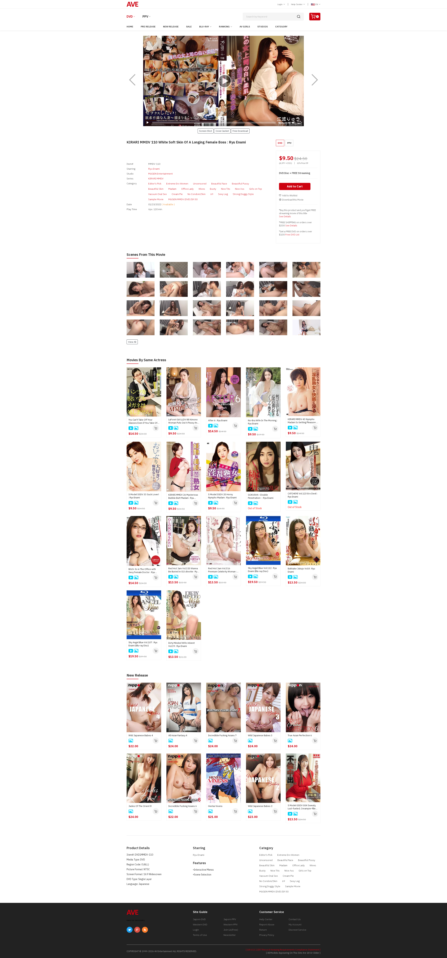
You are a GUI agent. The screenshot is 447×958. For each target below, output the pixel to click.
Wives (202, 188)
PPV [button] (289, 143)
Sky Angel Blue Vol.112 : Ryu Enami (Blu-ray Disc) (262, 570)
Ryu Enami (154, 168)
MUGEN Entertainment (160, 173)
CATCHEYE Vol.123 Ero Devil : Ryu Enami (302, 495)
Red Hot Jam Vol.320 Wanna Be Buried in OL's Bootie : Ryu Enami (183, 570)
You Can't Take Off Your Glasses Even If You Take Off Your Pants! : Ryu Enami (143, 421)
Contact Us (295, 919)
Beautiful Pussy (240, 183)
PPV (145, 16)
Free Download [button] (240, 130)
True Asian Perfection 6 (300, 735)
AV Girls (245, 26)
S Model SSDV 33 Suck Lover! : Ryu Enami (144, 496)
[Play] (223, 81)
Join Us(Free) (231, 929)
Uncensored (199, 183)
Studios (262, 26)
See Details (285, 216)
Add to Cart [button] (295, 186)
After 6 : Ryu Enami (217, 420)
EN (316, 4)
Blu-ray (204, 26)
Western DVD (200, 924)
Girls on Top (255, 188)
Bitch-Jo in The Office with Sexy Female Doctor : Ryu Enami (142, 571)
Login (280, 4)
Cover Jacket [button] (222, 130)
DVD (130, 16)
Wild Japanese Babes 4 (141, 735)
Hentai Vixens (215, 806)
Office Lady (187, 188)
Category (281, 26)
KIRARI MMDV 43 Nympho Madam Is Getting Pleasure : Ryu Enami (302, 421)
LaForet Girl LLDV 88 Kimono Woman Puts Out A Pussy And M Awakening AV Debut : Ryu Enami (183, 421)
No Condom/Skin (197, 194)
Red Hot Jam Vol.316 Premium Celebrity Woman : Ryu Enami (222, 570)
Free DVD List (292, 234)
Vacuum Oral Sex (157, 194)
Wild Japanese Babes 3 (260, 735)
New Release (171, 26)
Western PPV (230, 924)
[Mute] (293, 122)
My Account (295, 924)
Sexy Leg (223, 194)
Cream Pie (177, 194)
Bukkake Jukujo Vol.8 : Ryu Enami (301, 570)
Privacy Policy (266, 935)
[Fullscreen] (299, 122)
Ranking (224, 26)
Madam (172, 188)
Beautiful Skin (155, 188)
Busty (213, 188)
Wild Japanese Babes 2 (260, 806)
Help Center (297, 4)
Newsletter (230, 935)
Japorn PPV (230, 919)
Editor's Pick (154, 183)
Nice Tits (225, 188)
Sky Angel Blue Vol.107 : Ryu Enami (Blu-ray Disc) (143, 644)
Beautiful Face (219, 183)
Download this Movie (292, 199)
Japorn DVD (199, 919)
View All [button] (132, 341)
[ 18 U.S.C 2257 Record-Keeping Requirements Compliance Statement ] (283, 949)
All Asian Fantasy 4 (177, 735)
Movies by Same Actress (146, 360)
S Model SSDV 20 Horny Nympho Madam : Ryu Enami (222, 496)
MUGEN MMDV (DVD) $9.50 (182, 199)
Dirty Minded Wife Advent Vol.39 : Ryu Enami (181, 644)
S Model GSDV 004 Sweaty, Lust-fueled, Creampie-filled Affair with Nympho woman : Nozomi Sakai (302, 807)
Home (130, 26)
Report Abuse (266, 924)
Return (263, 929)
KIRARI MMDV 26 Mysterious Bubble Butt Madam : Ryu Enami (183, 496)
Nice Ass (239, 188)
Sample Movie (155, 199)
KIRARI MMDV (155, 178)
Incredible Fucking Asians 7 (222, 735)
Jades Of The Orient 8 (140, 806)
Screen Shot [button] (205, 130)
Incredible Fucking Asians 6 (182, 806)
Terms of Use (200, 935)
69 (211, 194)
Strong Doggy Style (243, 194)
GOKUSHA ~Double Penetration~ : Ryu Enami (260, 496)
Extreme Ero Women (177, 183)
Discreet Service (297, 929)
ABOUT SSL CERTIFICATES (136, 920)
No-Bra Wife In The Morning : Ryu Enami (262, 422)
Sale (189, 26)
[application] (223, 81)
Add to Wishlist (289, 195)
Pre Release (148, 26)
